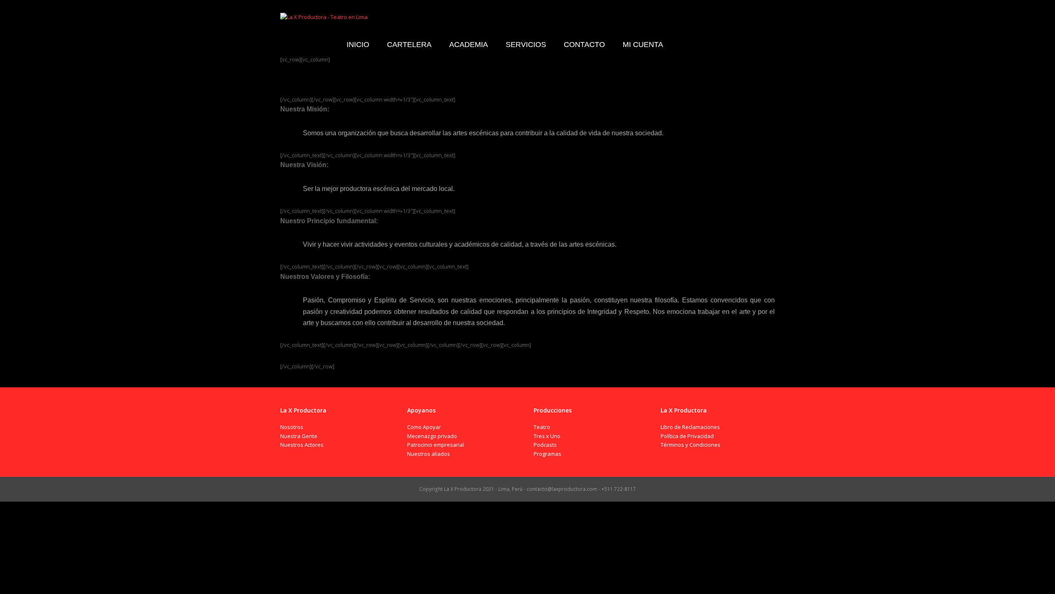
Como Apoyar (424, 427)
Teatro (542, 427)
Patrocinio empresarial (435, 444)
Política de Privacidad (687, 436)
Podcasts (545, 444)
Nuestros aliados (428, 453)
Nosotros (291, 427)
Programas (547, 453)
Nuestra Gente (298, 436)
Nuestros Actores (302, 444)
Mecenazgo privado (432, 436)
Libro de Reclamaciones (690, 427)
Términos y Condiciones (690, 444)
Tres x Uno (547, 436)
